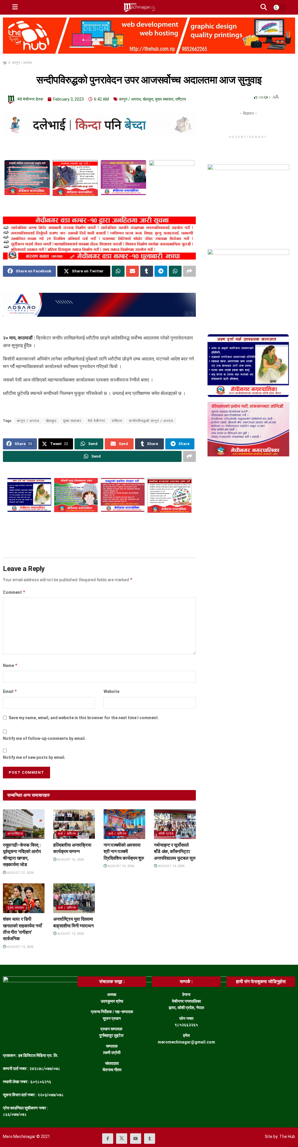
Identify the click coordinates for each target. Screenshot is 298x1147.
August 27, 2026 (19, 873)
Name (10, 665)
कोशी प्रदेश (166, 834)
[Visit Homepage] (139, 7)
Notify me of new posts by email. (34, 757)
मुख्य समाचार (164, 99)
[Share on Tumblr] (146, 271)
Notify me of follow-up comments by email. (44, 738)
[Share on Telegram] (161, 271)
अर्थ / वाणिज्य (67, 834)
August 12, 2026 (70, 934)
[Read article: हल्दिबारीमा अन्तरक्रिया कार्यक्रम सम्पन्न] (74, 824)
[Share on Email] (132, 271)
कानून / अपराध (22, 63)
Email (10, 691)
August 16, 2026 (70, 859)
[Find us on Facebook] (107, 1138)
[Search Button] (263, 7)
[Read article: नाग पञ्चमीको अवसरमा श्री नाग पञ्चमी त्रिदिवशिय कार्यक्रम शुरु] (124, 824)
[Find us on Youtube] (135, 1138)
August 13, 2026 (19, 947)
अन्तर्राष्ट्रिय (15, 834)
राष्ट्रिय (180, 99)
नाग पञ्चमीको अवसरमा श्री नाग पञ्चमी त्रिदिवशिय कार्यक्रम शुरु (124, 851)
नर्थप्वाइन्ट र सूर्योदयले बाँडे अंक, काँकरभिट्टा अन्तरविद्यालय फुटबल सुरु (174, 851)
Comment (14, 592)
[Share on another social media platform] (189, 271)
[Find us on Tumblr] (149, 1138)
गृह (5, 63)
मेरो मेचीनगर (96, 421)
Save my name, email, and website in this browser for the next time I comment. (84, 717)
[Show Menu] (15, 7)
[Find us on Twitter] (121, 1138)
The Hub (287, 1136)
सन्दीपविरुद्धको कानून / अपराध (151, 421)
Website (111, 691)
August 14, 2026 (171, 866)
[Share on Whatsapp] (118, 271)
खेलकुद (148, 99)
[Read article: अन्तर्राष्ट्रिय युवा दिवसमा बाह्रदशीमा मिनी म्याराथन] (74, 898)
